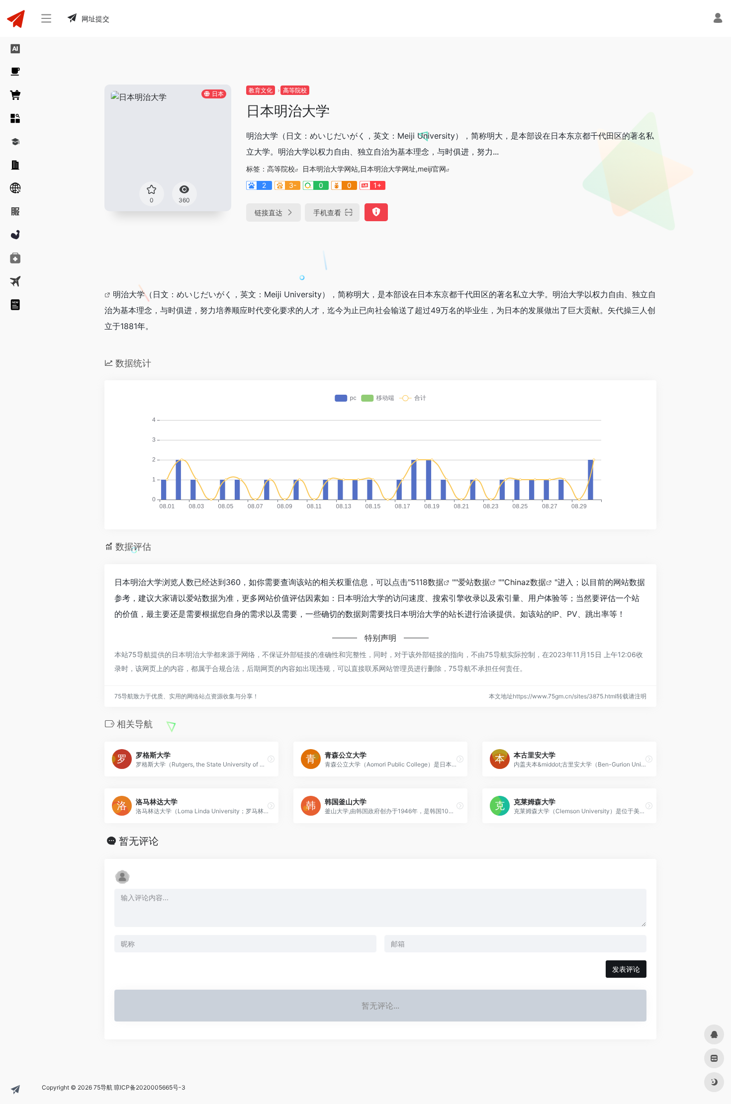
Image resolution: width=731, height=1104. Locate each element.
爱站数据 (474, 582)
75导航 (102, 1087)
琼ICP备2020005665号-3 (149, 1087)
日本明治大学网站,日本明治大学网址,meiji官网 (374, 169)
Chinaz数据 (525, 582)
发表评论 (626, 969)
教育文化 (261, 90)
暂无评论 (139, 841)
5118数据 (427, 582)
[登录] (718, 19)
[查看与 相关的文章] (108, 294)
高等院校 (295, 90)
